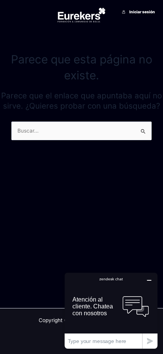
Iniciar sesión (142, 11)
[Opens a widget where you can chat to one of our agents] (111, 310)
